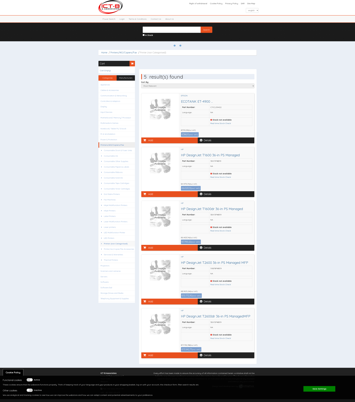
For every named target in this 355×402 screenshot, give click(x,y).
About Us (169, 19)
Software (105, 282)
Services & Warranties (113, 254)
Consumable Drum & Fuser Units (117, 150)
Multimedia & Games (109, 123)
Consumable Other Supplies (115, 161)
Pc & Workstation (108, 134)
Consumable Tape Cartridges (116, 183)
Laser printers (109, 227)
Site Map (251, 3)
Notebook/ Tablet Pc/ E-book (113, 128)
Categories (107, 78)
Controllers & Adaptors (110, 101)
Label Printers (109, 216)
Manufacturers (125, 78)
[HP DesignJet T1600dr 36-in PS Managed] (160, 216)
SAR (242, 3)
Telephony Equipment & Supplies (115, 298)
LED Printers (108, 238)
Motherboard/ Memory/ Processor (116, 118)
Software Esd (106, 287)
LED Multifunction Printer (114, 232)
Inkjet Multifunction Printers (115, 205)
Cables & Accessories (110, 90)
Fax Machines (109, 200)
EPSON (184, 95)
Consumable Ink (110, 156)
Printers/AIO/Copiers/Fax (124, 52)
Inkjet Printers (109, 211)
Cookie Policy (216, 3)
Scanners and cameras (111, 271)
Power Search (109, 19)
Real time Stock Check (220, 123)
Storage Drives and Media (112, 293)
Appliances (105, 85)
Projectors (105, 266)
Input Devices (106, 112)
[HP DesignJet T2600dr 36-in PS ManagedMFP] (160, 324)
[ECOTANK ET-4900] (160, 109)
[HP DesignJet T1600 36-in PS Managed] (160, 163)
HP (182, 149)
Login (122, 19)
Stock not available (222, 120)
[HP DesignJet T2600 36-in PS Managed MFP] (160, 270)
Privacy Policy (231, 3)
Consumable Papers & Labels (116, 167)
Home (104, 52)
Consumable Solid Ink (113, 178)
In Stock (148, 35)
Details (207, 140)
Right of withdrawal (198, 3)
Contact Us (156, 19)
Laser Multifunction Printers (115, 221)
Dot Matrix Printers (111, 194)
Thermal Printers (110, 260)
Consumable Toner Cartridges (116, 189)
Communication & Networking (114, 96)
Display (104, 106)
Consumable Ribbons (112, 172)
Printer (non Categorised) (115, 244)
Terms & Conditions (138, 19)
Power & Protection (109, 139)
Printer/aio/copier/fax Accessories (118, 249)
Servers (104, 276)
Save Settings (319, 389)
